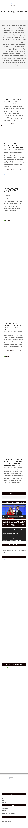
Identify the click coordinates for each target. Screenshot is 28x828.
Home (3, 797)
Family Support (6, 812)
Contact (4, 802)
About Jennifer (6, 798)
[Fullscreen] (24, 516)
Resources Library (6, 821)
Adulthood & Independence (9, 813)
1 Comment (20, 103)
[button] (14, 511)
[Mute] (22, 516)
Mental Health (5, 808)
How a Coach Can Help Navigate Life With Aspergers (13, 190)
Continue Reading (14, 123)
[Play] (3, 516)
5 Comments (20, 149)
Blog (3, 800)
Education (4, 810)
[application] (14, 511)
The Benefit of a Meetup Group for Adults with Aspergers (13, 145)
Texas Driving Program (8, 819)
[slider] (13, 516)
